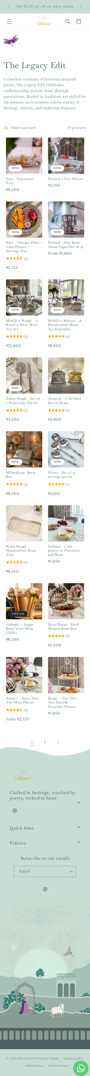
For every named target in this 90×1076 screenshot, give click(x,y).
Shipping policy (74, 1058)
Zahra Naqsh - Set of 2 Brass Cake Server (23, 401)
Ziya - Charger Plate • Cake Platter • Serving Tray (24, 247)
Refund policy (34, 1065)
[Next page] (58, 742)
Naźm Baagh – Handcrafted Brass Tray (21, 550)
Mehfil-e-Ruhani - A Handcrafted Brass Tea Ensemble (65, 325)
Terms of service (58, 1065)
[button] (9, 21)
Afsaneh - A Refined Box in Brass (64, 401)
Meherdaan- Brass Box (20, 475)
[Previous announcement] (9, 6)
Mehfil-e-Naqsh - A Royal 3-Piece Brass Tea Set (22, 325)
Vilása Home (25, 1058)
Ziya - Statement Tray (20, 181)
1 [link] (32, 742)
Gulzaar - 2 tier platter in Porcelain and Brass (64, 550)
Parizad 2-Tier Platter (65, 179)
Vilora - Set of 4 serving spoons (61, 475)
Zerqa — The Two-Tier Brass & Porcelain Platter (63, 702)
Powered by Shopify (46, 1058)
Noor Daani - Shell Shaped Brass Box (63, 626)
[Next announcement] (81, 6)
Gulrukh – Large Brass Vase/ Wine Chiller (20, 628)
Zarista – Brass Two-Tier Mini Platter (23, 700)
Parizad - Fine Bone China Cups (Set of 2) (65, 245)
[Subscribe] (70, 871)
